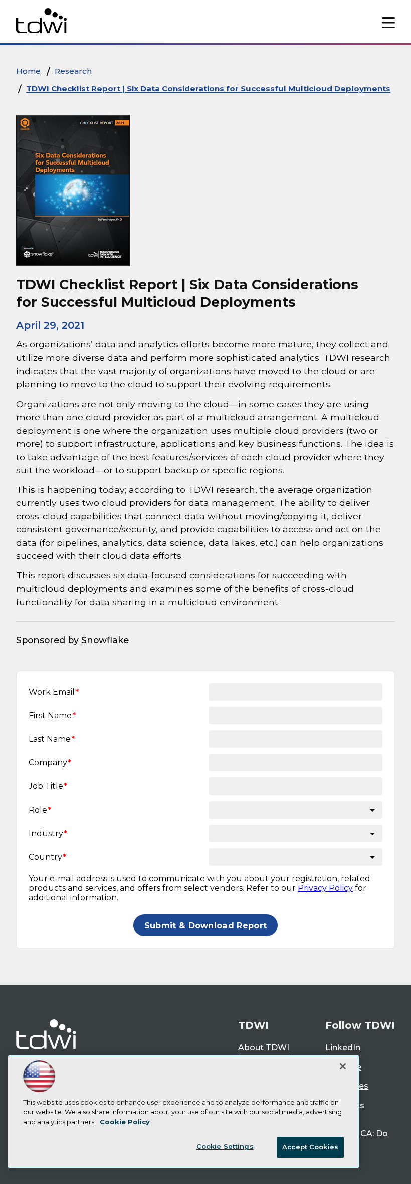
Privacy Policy (325, 888)
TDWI (253, 1025)
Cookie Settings (225, 1146)
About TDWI (263, 1047)
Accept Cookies (310, 1147)
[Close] (343, 1066)
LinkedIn (342, 1047)
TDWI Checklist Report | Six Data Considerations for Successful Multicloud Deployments (208, 88)
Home (28, 71)
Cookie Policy (125, 1122)
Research (73, 71)
